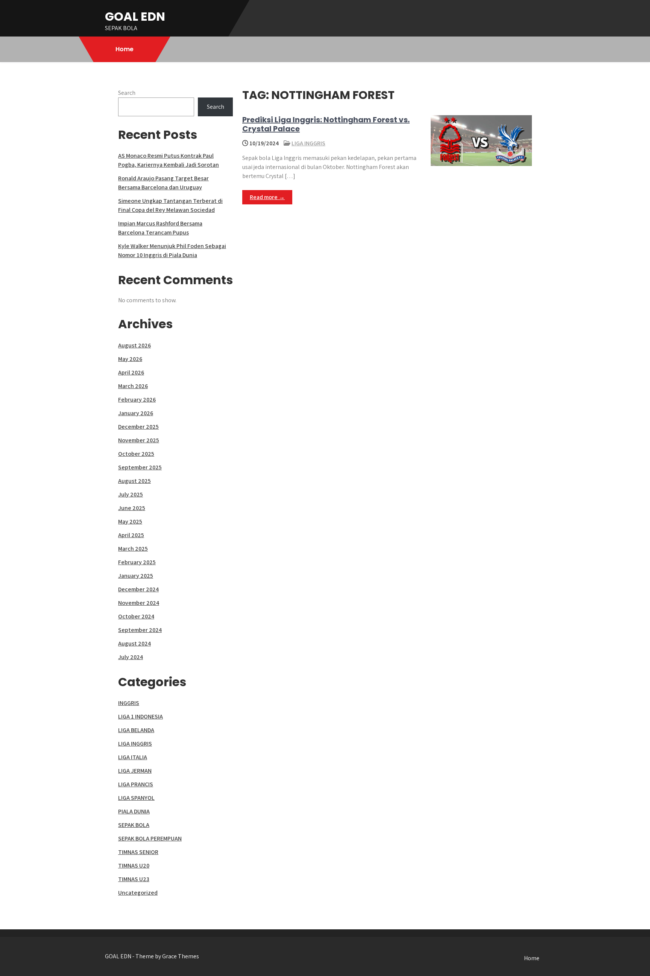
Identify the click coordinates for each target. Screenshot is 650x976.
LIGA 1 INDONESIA (140, 716)
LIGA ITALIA (132, 757)
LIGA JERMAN (135, 771)
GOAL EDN (135, 16)
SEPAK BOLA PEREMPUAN (150, 838)
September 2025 (140, 467)
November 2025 (138, 440)
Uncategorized (138, 893)
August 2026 (134, 345)
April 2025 (131, 535)
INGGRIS (128, 703)
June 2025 (131, 508)
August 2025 (134, 481)
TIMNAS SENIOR (138, 852)
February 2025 (137, 562)
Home (124, 49)
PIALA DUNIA (134, 811)
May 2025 (130, 521)
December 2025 (138, 427)
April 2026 (131, 372)
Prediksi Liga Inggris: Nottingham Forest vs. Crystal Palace (326, 124)
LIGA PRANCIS (135, 784)
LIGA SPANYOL (136, 798)
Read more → (267, 197)
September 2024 (140, 630)
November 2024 (138, 603)
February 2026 (137, 399)
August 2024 (134, 643)
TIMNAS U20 (133, 865)
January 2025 (135, 576)
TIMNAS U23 (133, 879)
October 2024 (136, 616)
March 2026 (133, 386)
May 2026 (130, 359)
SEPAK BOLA (133, 825)
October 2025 (136, 454)
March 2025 (133, 549)
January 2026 (135, 413)
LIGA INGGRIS (308, 143)
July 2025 (130, 494)
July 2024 (130, 657)
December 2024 (138, 589)
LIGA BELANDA (136, 730)
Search (126, 93)
